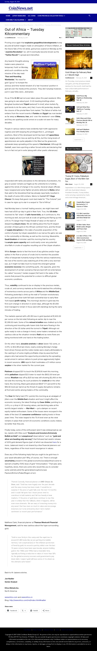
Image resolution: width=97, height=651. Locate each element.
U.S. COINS (31, 16)
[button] (89, 16)
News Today (37, 630)
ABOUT (30, 20)
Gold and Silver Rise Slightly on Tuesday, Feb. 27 (83, 109)
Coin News (27, 630)
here (55, 442)
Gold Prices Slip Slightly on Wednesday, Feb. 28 (84, 98)
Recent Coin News (74, 149)
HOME (8, 16)
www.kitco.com (11, 597)
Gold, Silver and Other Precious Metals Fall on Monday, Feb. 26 (84, 120)
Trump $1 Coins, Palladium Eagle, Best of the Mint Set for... (77, 178)
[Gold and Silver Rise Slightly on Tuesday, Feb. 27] (70, 109)
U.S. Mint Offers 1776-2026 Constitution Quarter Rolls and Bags (84, 238)
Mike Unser (69, 184)
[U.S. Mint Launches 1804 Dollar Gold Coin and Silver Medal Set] (70, 215)
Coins (57, 630)
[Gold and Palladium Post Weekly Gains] (70, 131)
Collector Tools (48, 630)
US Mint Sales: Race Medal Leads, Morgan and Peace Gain (84, 227)
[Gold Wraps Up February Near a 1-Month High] (78, 59)
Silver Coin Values (67, 630)
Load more (78, 140)
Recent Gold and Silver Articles (78, 45)
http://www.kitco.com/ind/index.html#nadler (27, 600)
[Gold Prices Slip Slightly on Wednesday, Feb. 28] (70, 98)
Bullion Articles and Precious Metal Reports (19, 25)
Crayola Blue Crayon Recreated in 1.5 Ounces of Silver (83, 204)
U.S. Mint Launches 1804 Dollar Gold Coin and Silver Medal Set (84, 216)
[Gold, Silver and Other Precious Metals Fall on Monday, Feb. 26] (70, 120)
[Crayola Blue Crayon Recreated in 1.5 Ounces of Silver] (70, 204)
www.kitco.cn (27, 597)
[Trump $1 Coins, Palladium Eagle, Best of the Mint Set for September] (78, 163)
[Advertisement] (64, 8)
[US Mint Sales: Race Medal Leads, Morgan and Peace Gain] (70, 227)
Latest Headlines (19, 16)
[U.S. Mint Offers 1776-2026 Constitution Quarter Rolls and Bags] (70, 238)
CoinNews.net (11, 37)
